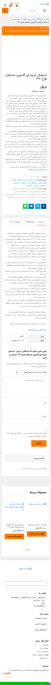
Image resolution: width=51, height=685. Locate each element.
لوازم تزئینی (42, 182)
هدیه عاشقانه (13, 197)
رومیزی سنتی (41, 194)
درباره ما (46, 645)
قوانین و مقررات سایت (40, 654)
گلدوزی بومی (10, 194)
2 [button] (25, 549)
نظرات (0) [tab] (15, 222)
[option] (37, 522)
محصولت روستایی (39, 185)
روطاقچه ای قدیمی (20, 191)
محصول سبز (32, 182)
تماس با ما (44, 648)
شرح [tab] (41, 222)
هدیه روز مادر (24, 197)
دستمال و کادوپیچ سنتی (37, 191)
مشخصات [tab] (30, 222)
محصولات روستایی (20, 182)
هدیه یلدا (42, 200)
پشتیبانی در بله (42, 651)
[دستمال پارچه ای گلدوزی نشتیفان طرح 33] (43, 206)
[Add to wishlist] (34, 520)
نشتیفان (29, 185)
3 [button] (23, 549)
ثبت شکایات (44, 658)
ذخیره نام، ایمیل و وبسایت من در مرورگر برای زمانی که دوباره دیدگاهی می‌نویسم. (26, 435)
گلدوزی (13, 180)
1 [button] (28, 549)
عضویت (7, 673)
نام (44, 403)
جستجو (5, 10)
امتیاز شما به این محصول (37, 372)
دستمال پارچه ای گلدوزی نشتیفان (25, 188)
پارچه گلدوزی (22, 180)
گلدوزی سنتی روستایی (38, 197)
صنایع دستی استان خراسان (26, 194)
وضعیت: (41, 91)
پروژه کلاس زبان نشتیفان (37, 169)
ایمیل (43, 416)
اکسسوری (31, 180)
